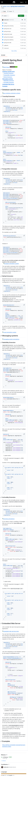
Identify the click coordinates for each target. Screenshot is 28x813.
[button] (24, 106)
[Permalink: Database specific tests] (1, 90)
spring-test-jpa (7, 31)
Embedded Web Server (8, 84)
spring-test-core (7, 28)
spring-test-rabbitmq (8, 39)
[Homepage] (14, 2)
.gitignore (6, 45)
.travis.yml (6, 48)
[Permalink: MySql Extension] (1, 276)
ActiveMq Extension (9, 82)
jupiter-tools (6, 6)
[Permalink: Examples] (1, 741)
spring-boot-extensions (18, 6)
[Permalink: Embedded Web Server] (1, 623)
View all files (14, 50)
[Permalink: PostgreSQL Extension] (1, 169)
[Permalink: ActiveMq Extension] (1, 497)
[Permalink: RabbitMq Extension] (1, 342)
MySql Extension (8, 77)
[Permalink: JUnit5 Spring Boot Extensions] (1, 62)
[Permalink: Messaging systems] (1, 336)
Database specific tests (8, 71)
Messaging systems (7, 79)
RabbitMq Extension (9, 80)
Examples (4, 86)
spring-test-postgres (8, 37)
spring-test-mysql (8, 34)
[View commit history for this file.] (25, 20)
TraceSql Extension (8, 73)
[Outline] (26, 55)
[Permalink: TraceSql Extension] (1, 96)
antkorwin (6, 19)
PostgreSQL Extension (9, 75)
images (5, 23)
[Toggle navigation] (2, 2)
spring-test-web (7, 42)
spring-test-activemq (8, 25)
